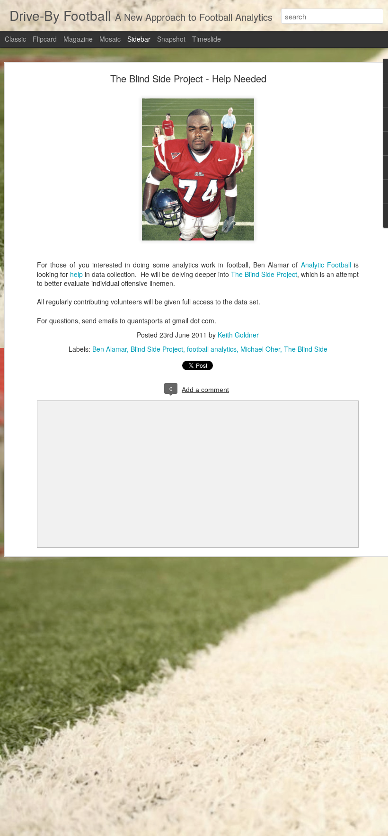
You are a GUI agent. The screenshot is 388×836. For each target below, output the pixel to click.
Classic (15, 39)
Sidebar (138, 39)
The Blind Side (305, 349)
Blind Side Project (157, 349)
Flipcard (45, 39)
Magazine (78, 39)
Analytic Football (326, 264)
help (76, 274)
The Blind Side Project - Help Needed (188, 78)
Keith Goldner (238, 334)
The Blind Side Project (264, 274)
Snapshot (171, 39)
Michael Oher (260, 349)
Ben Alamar (109, 349)
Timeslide (206, 39)
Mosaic (110, 39)
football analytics (212, 349)
